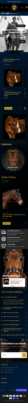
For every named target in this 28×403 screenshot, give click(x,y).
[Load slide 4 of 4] (16, 52)
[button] (2, 7)
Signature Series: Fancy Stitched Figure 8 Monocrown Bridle (16, 282)
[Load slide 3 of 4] (13, 52)
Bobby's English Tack (12, 400)
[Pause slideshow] (22, 52)
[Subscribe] (24, 355)
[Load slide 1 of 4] (9, 52)
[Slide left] (19, 64)
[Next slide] (19, 52)
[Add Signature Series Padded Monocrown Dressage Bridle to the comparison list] (24, 224)
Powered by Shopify (19, 400)
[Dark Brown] (4, 88)
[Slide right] (23, 64)
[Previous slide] (5, 52)
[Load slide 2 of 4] (11, 52)
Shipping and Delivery (9, 303)
